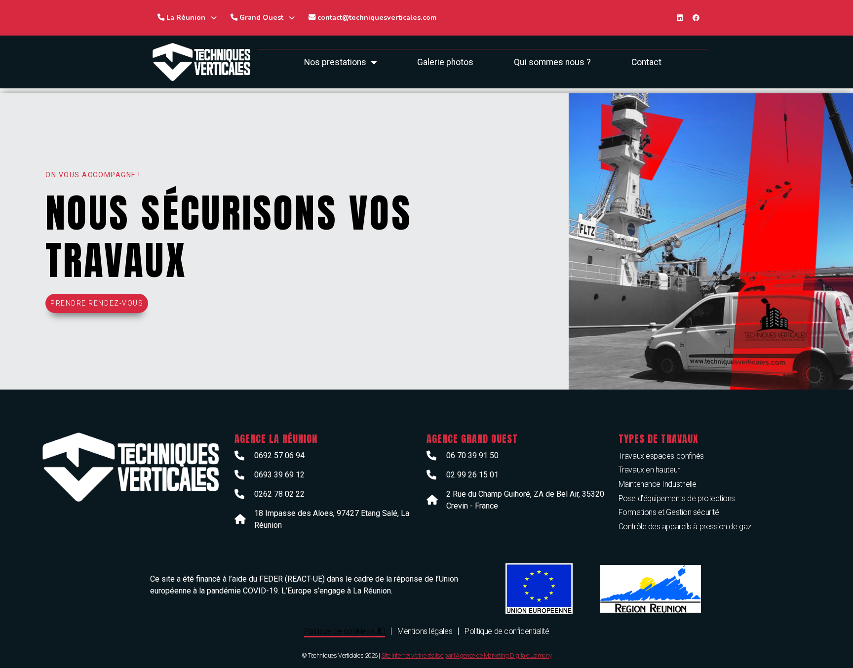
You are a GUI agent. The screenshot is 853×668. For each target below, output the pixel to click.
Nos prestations (335, 62)
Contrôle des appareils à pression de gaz (685, 526)
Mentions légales (424, 631)
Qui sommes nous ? (552, 62)
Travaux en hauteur (649, 469)
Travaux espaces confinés (661, 456)
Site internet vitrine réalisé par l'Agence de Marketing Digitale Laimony (467, 655)
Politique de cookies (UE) (345, 631)
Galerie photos (445, 62)
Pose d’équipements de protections (677, 498)
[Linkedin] (680, 18)
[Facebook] (696, 18)
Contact (646, 62)
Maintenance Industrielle (658, 484)
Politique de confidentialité (507, 631)
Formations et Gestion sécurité (669, 512)
